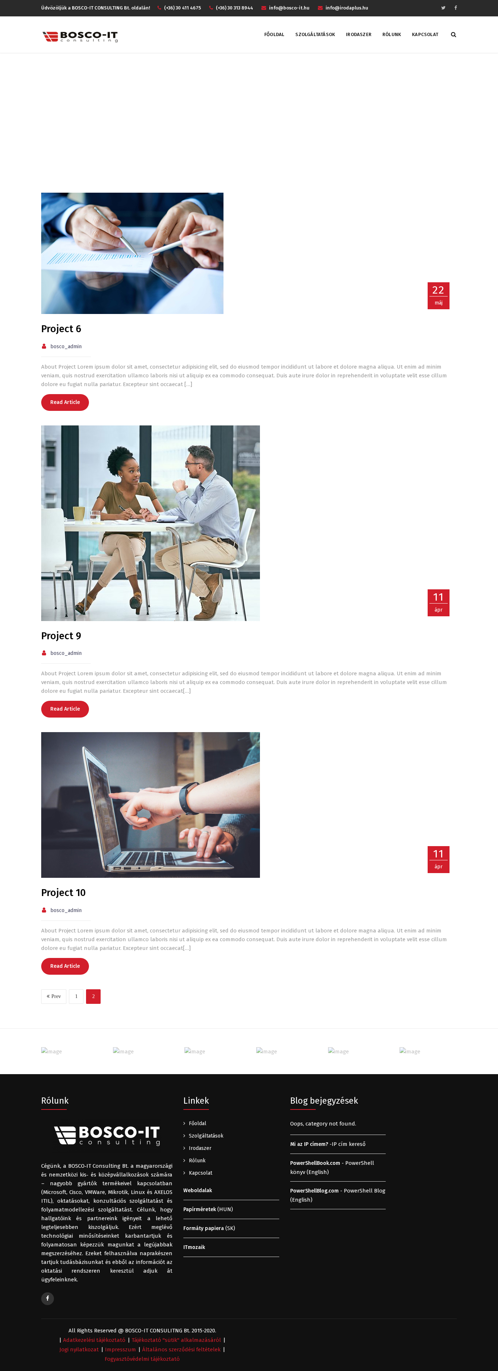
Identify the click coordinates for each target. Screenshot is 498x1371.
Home (223, 116)
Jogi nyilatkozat (79, 1349)
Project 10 (63, 893)
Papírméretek (199, 1209)
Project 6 (61, 329)
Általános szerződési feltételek (181, 1349)
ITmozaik (194, 1247)
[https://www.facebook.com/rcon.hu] (47, 1298)
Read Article (65, 402)
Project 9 (61, 636)
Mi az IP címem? (309, 1144)
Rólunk (391, 34)
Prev (56, 996)
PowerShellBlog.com (314, 1191)
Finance (249, 116)
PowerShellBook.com (315, 1163)
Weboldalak (197, 1190)
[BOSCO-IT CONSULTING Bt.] (80, 37)
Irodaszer (358, 34)
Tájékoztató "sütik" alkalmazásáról (176, 1340)
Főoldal (274, 34)
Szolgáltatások (315, 34)
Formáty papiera (203, 1228)
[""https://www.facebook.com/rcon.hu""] (455, 8)
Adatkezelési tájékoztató (94, 1340)
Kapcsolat (425, 34)
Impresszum (120, 1349)
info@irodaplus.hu (347, 8)
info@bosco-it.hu (289, 8)
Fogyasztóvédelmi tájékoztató (142, 1359)
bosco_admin (66, 346)
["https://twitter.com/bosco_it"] (443, 8)
